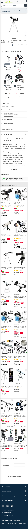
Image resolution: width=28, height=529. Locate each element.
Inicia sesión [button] (20, 2)
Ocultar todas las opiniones (14, 476)
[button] (14, 6)
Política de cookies (6, 512)
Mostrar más (14, 169)
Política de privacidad (7, 515)
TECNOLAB (4, 40)
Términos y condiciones (8, 510)
